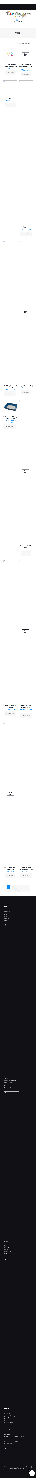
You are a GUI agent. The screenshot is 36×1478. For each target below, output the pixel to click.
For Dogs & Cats (8, 915)
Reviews (6, 1255)
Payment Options (8, 1422)
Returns (6, 1420)
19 (27, 887)
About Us (6, 1078)
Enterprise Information (10, 1080)
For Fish (6, 920)
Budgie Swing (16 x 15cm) (26, 386)
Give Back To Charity (10, 1087)
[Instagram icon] (24, 8)
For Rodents (7, 916)
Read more (25, 74)
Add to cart (10, 72)
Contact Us (7, 1413)
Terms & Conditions (9, 1084)
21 (20, 890)
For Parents (7, 913)
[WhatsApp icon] (12, 8)
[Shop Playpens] (18, 15)
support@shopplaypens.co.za (23, 5)
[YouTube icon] (19, 8)
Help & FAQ (7, 1415)
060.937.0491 (10, 5)
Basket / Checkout (9, 1251)
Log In (6, 1249)
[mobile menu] (33, 13)
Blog (5, 1253)
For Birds (6, 918)
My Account (7, 1246)
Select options (26, 234)
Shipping (6, 1418)
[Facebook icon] (14, 8)
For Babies (7, 911)
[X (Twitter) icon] (17, 8)
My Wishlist (7, 1247)
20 (16, 890)
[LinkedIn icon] (21, 8)
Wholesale (7, 1086)
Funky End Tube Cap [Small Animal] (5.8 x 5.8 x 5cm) (25, 66)
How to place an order (10, 1417)
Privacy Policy (8, 1082)
